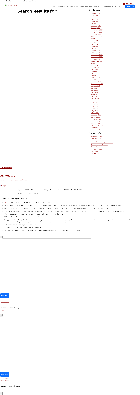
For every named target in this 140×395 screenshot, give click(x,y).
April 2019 (94, 127)
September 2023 (97, 84)
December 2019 (96, 119)
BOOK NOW (130, 6)
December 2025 (97, 30)
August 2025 (95, 38)
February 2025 (96, 51)
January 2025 (95, 53)
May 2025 (94, 44)
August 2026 (95, 13)
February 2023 (96, 98)
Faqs (4, 188)
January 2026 (95, 28)
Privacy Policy (39, 188)
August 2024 (95, 63)
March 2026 (95, 24)
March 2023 (95, 96)
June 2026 (94, 17)
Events (82, 6)
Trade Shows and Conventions (102, 143)
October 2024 (96, 59)
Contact (120, 6)
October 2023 (96, 82)
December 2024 (97, 55)
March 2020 (95, 113)
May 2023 (94, 92)
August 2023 (95, 86)
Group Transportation (72, 6)
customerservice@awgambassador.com (13, 180)
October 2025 (96, 34)
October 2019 (96, 123)
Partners (15, 188)
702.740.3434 (17, 1)
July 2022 (94, 102)
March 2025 (95, 48)
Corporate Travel (97, 136)
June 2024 (95, 67)
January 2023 (95, 100)
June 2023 (94, 90)
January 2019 (95, 129)
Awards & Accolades (24, 188)
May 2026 (94, 19)
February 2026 (96, 26)
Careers (32, 188)
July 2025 (94, 40)
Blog (1, 188)
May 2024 (94, 69)
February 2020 (96, 115)
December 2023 (96, 80)
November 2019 (96, 121)
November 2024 (97, 57)
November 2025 (96, 32)
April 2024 (94, 71)
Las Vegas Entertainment (100, 141)
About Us (96, 6)
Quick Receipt (5, 302)
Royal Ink (41, 193)
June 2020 (94, 109)
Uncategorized (96, 149)
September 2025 (97, 36)
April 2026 (94, 22)
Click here (7, 202)
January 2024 (96, 77)
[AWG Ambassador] (12, 5)
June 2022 (94, 104)
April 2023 (94, 94)
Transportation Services (99, 145)
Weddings (95, 153)
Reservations (61, 6)
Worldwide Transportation (109, 6)
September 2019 (97, 125)
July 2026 (94, 15)
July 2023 (94, 88)
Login (3, 310)
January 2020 (95, 117)
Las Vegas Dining (97, 138)
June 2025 (94, 42)
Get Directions (6, 168)
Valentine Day (96, 151)
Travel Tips (95, 147)
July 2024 (94, 65)
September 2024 (97, 61)
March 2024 (95, 73)
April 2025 (94, 46)
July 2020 (94, 106)
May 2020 (94, 111)
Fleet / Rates (89, 6)
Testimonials (9, 188)
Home (54, 6)
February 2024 (96, 75)
